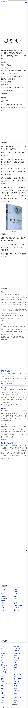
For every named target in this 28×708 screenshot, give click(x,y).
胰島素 (16, 665)
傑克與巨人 (17, 653)
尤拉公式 (16, 658)
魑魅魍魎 (3, 600)
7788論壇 (3, 672)
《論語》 (16, 591)
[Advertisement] (14, 21)
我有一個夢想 (17, 679)
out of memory (17, 674)
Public (2, 646)
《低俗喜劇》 (17, 648)
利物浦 (2, 655)
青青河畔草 (4, 669)
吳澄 (2, 605)
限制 (15, 702)
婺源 (2, 593)
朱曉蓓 (2, 662)
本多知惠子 (17, 681)
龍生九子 (16, 593)
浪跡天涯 (16, 683)
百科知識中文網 (16, 705)
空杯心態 (16, 610)
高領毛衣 (16, 690)
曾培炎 (2, 681)
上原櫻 (2, 651)
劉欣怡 (16, 655)
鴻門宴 (2, 610)
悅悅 (2, 660)
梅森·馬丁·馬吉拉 (5, 683)
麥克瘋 (16, 693)
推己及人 (3, 607)
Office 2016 (4, 697)
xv (1, 648)
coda (15, 672)
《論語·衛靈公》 (9, 70)
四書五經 (3, 596)
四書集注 (3, 591)
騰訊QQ (3, 690)
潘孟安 (2, 686)
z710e (15, 676)
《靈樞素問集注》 (18, 605)
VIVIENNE (16, 646)
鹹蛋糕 (2, 693)
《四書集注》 (17, 598)
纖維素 (16, 686)
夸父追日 (16, 607)
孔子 (15, 600)
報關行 (2, 679)
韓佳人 (16, 669)
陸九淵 (16, 603)
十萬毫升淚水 (17, 697)
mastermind (17, 644)
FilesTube (3, 695)
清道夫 (2, 603)
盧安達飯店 (4, 665)
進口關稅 (3, 667)
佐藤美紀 (16, 651)
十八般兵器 (4, 598)
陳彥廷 (16, 688)
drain (2, 674)
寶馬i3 (2, 658)
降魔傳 (16, 667)
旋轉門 (16, 700)
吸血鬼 (16, 589)
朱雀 (15, 662)
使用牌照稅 (4, 653)
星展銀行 (16, 660)
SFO (2, 676)
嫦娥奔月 (3, 589)
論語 (15, 596)
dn (1, 644)
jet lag (15, 695)
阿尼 (2, 688)
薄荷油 (2, 702)
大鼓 (2, 700)
